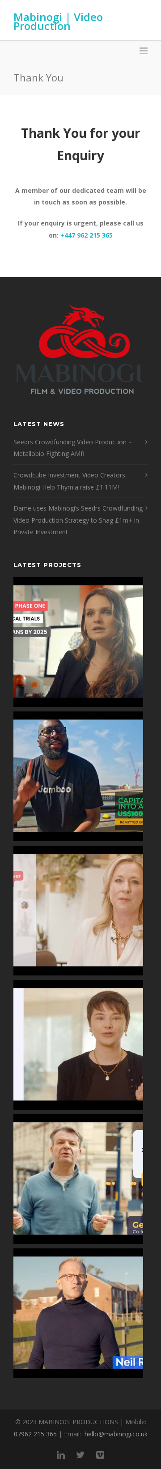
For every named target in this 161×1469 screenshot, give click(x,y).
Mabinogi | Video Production (58, 21)
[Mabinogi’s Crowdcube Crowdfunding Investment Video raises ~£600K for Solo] (78, 910)
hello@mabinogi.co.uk (116, 1434)
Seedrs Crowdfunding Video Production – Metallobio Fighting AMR (72, 448)
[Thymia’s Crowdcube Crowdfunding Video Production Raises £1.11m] (78, 1045)
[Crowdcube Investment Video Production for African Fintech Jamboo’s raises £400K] (78, 776)
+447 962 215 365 (86, 235)
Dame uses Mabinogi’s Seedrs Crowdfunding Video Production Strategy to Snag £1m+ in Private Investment (78, 520)
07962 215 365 (35, 1434)
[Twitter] (80, 1455)
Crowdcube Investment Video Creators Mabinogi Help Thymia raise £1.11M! (69, 481)
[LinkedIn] (61, 1455)
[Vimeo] (100, 1455)
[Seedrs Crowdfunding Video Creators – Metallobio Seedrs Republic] (78, 642)
